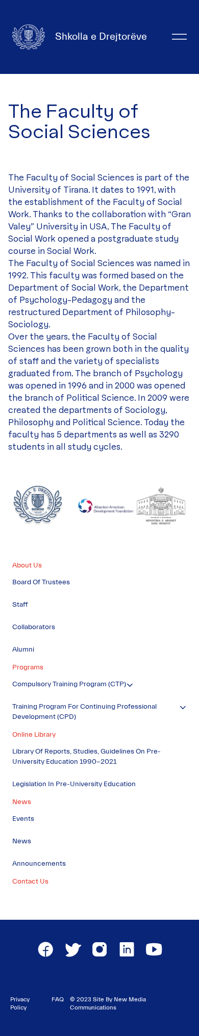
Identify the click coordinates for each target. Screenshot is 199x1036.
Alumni (23, 649)
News (21, 802)
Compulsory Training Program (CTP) (69, 684)
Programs (27, 667)
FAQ (58, 999)
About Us (27, 565)
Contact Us (30, 881)
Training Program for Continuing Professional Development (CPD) (84, 712)
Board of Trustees (41, 582)
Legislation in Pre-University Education (74, 784)
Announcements (39, 864)
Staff (20, 605)
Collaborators (33, 627)
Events (23, 819)
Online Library (34, 735)
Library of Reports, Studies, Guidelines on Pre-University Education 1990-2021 (86, 756)
